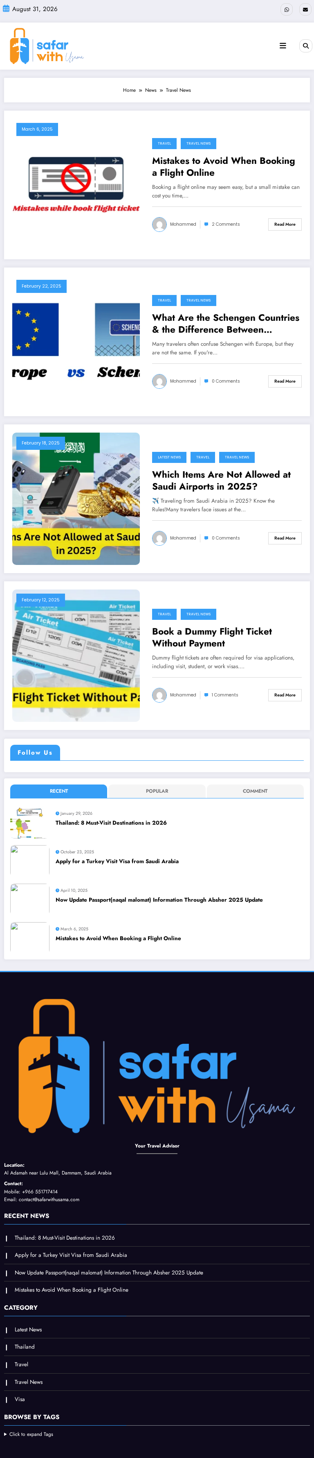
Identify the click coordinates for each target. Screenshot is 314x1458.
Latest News (169, 457)
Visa (20, 1399)
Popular (157, 791)
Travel (164, 143)
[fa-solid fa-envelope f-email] (305, 9)
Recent (59, 791)
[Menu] (283, 46)
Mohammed (183, 224)
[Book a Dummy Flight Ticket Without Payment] (76, 655)
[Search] (305, 45)
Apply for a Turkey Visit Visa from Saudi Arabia (117, 861)
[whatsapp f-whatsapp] (286, 9)
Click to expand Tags (31, 1434)
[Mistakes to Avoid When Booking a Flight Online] (76, 184)
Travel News (198, 143)
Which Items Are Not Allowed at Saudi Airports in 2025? (221, 481)
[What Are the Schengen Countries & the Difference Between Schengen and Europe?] (76, 341)
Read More (285, 224)
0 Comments (226, 381)
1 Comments (225, 695)
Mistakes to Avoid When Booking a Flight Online (223, 167)
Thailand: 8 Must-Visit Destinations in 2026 (111, 823)
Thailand (25, 1347)
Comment (255, 791)
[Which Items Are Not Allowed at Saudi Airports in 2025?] (76, 498)
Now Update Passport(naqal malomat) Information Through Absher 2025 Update (159, 900)
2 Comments (226, 224)
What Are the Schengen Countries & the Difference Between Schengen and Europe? (225, 324)
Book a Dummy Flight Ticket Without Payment (212, 638)
